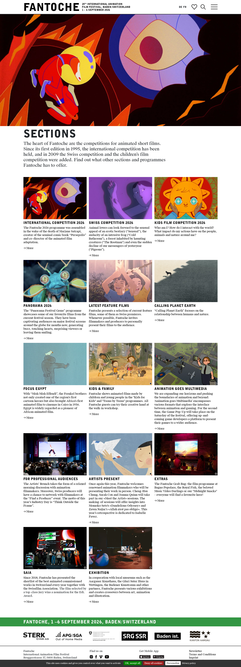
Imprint (193, 657)
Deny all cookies (153, 663)
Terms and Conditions (202, 654)
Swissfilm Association (43, 588)
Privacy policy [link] (189, 663)
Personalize (173, 663)
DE (180, 7)
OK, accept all (132, 663)
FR (184, 7)
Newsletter (195, 651)
